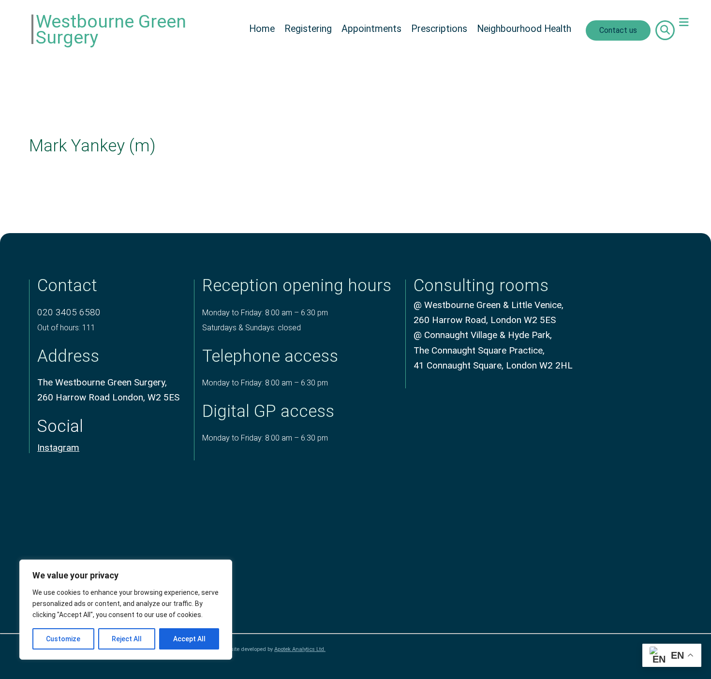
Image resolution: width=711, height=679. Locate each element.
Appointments (371, 28)
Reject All (127, 639)
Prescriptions (439, 28)
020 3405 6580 (69, 312)
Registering (308, 28)
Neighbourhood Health (524, 28)
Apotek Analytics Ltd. (300, 649)
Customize (63, 639)
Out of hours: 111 (66, 327)
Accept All (189, 639)
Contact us (618, 30)
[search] (665, 30)
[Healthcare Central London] (594, 604)
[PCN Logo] (594, 533)
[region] (125, 610)
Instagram (58, 447)
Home (262, 28)
